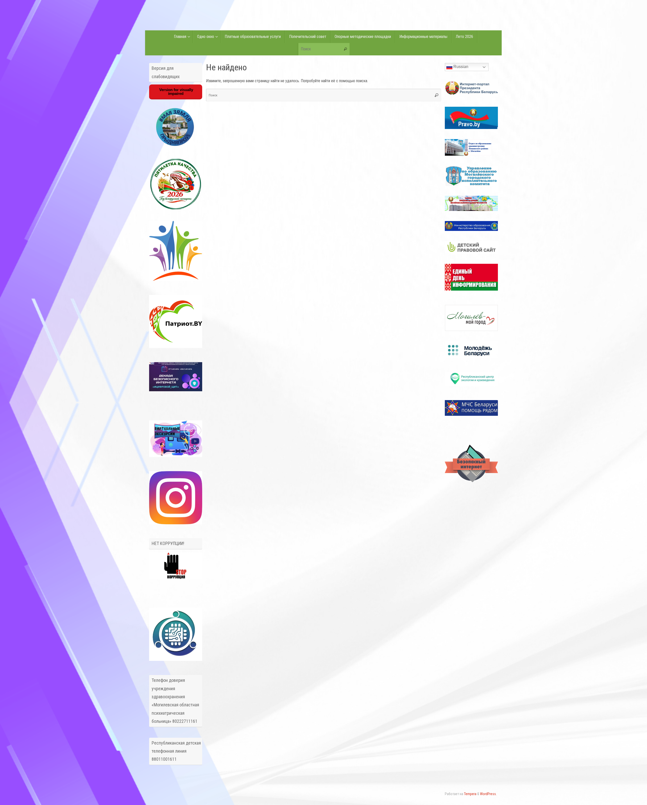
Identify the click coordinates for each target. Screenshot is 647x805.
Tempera (470, 794)
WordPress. (488, 794)
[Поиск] (345, 49)
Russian (460, 66)
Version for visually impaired (175, 92)
